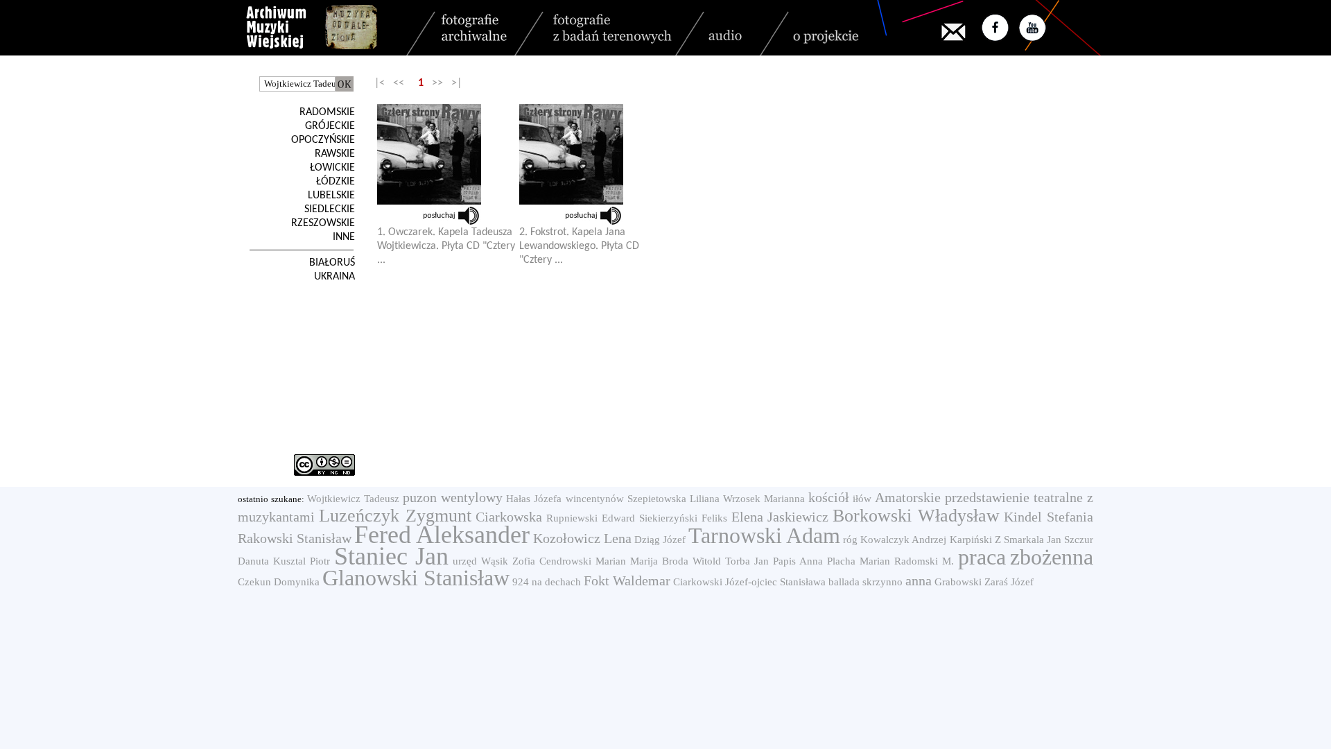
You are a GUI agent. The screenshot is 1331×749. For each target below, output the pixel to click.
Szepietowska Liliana (673, 498)
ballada (844, 581)
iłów (862, 498)
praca (982, 556)
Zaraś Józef (1009, 581)
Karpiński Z (975, 539)
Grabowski (958, 581)
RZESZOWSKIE (323, 223)
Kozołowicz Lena (582, 538)
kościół (828, 497)
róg (850, 539)
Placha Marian (858, 561)
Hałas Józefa (534, 498)
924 (520, 581)
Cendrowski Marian (582, 561)
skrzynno (882, 581)
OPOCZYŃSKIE (323, 140)
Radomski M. (924, 561)
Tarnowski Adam (764, 535)
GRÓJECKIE (330, 126)
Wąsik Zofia (508, 561)
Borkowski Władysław (916, 516)
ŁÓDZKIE (335, 181)
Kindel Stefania (1048, 516)
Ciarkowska (509, 516)
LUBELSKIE (331, 195)
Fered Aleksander (442, 535)
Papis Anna (798, 561)
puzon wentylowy (453, 497)
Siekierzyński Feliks (683, 518)
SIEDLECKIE (329, 209)
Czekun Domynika (279, 581)
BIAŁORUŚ (332, 262)
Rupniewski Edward (590, 518)
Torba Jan (747, 561)
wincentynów (595, 498)
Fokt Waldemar (627, 580)
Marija (644, 561)
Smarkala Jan (1032, 539)
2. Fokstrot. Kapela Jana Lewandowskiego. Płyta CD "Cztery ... (579, 246)
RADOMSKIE (327, 112)
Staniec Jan (391, 556)
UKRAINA (334, 276)
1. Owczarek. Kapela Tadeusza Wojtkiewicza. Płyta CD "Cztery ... (446, 246)
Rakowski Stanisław (294, 538)
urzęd (465, 561)
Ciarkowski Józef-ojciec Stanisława (749, 581)
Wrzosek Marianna (764, 498)
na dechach (556, 581)
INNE (344, 237)
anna (918, 580)
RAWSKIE (335, 154)
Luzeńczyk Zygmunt (395, 516)
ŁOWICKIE (332, 167)
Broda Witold (691, 561)
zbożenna (1051, 556)
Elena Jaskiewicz (780, 516)
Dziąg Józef (660, 539)
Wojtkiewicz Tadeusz (353, 498)
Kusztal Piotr (301, 561)
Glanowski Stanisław (416, 577)
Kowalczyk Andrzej (903, 539)
